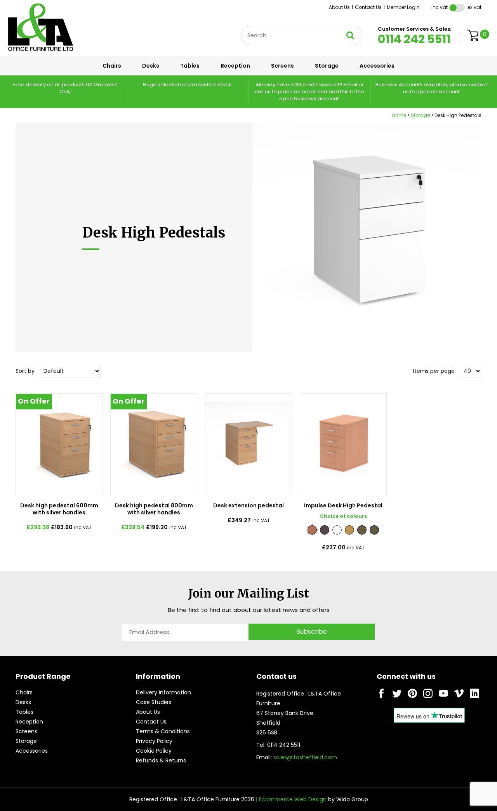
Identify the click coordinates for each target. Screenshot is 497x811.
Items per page (434, 371)
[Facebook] (381, 693)
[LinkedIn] (474, 693)
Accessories (377, 66)
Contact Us (368, 7)
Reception (235, 66)
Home (399, 115)
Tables (190, 66)
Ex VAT (474, 7)
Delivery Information (163, 692)
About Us (339, 7)
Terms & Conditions (163, 731)
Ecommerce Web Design (293, 799)
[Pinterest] (412, 693)
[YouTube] (443, 693)
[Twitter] (396, 693)
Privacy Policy (154, 741)
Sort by (25, 371)
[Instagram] (428, 693)
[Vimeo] (459, 693)
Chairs (112, 66)
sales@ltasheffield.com (305, 757)
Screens (282, 66)
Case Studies (153, 702)
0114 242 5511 (414, 39)
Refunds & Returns (161, 760)
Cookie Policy (154, 751)
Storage (327, 66)
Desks (150, 66)
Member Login (403, 7)
